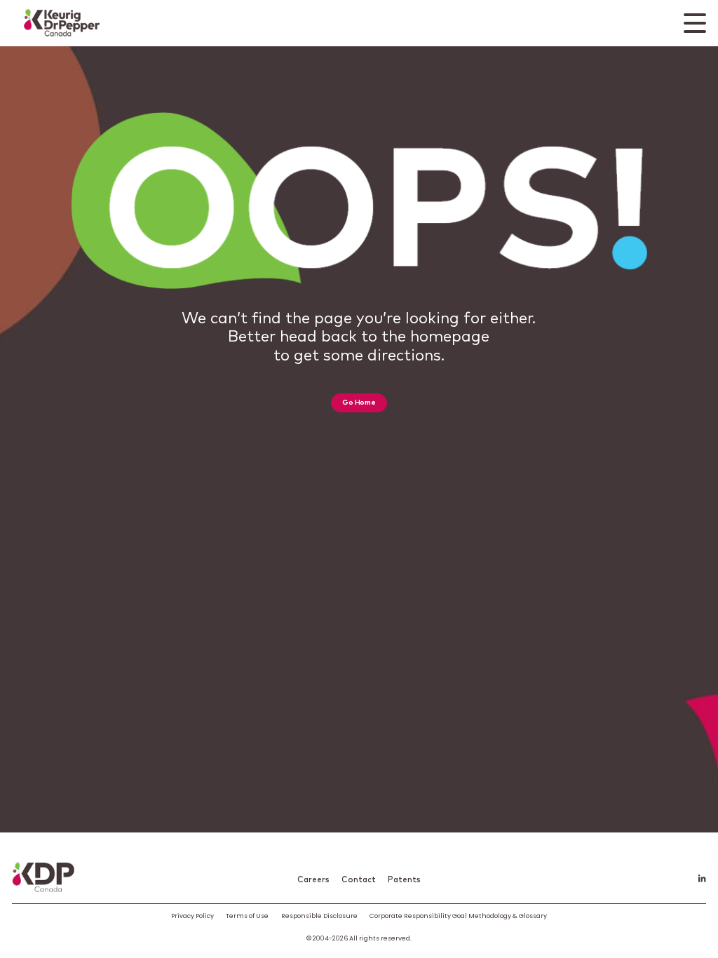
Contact (358, 880)
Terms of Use (247, 915)
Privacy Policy (192, 915)
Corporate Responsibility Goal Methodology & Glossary (458, 915)
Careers (313, 880)
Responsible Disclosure (319, 915)
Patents (404, 880)
